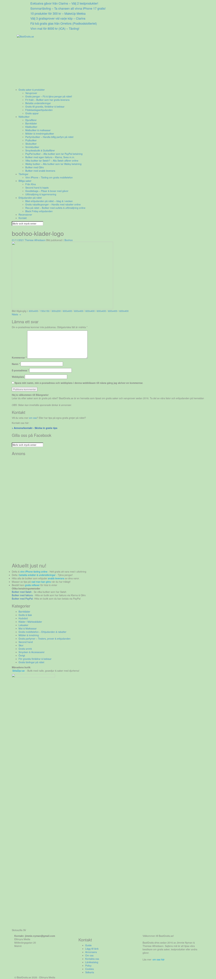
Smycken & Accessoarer (32, 652)
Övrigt (22, 655)
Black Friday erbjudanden (39, 211)
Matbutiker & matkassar (38, 130)
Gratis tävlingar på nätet (31, 662)
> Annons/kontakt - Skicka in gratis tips (34, 428)
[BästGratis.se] (25, 36)
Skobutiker (31, 143)
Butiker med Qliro (34, 167)
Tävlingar (23, 174)
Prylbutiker (31, 140)
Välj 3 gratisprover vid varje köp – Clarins (57, 18)
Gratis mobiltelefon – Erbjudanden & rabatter (42, 631)
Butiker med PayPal (22, 598)
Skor (21, 645)
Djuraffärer (31, 120)
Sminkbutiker (32, 147)
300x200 (56, 311)
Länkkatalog (91, 962)
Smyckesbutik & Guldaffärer (40, 150)
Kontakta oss (92, 958)
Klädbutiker (31, 126)
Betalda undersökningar (38, 103)
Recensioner (25, 214)
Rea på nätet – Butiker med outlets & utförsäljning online (55, 207)
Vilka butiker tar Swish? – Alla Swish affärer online (51, 160)
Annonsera (91, 952)
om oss (33, 417)
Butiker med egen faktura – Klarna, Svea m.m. (50, 157)
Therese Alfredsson (35, 240)
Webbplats (18, 376)
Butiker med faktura (22, 595)
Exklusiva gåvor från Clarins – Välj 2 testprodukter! (64, 3)
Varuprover (31, 93)
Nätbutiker (24, 116)
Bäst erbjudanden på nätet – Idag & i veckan (49, 201)
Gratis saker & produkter (32, 89)
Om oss (89, 955)
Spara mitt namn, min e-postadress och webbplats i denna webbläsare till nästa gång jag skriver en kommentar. (79, 383)
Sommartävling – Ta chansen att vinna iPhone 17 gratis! (68, 8)
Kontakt (23, 218)
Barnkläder (31, 123)
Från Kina (30, 184)
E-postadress (20, 370)
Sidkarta (89, 972)
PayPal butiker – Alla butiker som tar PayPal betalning (54, 153)
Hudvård (23, 618)
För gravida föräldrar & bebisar (35, 658)
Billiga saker (25, 180)
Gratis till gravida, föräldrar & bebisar (44, 106)
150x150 (44, 311)
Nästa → (16, 314)
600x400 (33, 311)
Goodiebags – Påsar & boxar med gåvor (46, 191)
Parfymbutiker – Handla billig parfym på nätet (49, 137)
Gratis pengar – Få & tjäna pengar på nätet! (48, 96)
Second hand (26, 642)
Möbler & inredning (29, 635)
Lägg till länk (92, 948)
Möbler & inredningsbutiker (39, 133)
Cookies (89, 969)
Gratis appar (32, 113)
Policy (88, 965)
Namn (16, 364)
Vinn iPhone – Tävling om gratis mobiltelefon (49, 177)
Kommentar (19, 357)
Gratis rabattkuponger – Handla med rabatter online (53, 204)
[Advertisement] (108, 64)
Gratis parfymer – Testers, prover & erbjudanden (45, 638)
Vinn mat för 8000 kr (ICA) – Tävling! (54, 28)
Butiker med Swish (22, 591)
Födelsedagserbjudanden (39, 110)
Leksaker (23, 625)
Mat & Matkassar (28, 628)
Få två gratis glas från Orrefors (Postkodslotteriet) (63, 23)
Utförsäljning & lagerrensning (40, 194)
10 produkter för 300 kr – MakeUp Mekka (58, 13)
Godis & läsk (25, 615)
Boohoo (68, 240)
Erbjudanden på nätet (30, 197)
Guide (88, 945)
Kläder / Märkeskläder (30, 621)
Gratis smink (25, 648)
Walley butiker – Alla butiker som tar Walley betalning (53, 164)
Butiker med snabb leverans (40, 170)
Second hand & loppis (37, 187)
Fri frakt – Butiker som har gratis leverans (47, 99)
